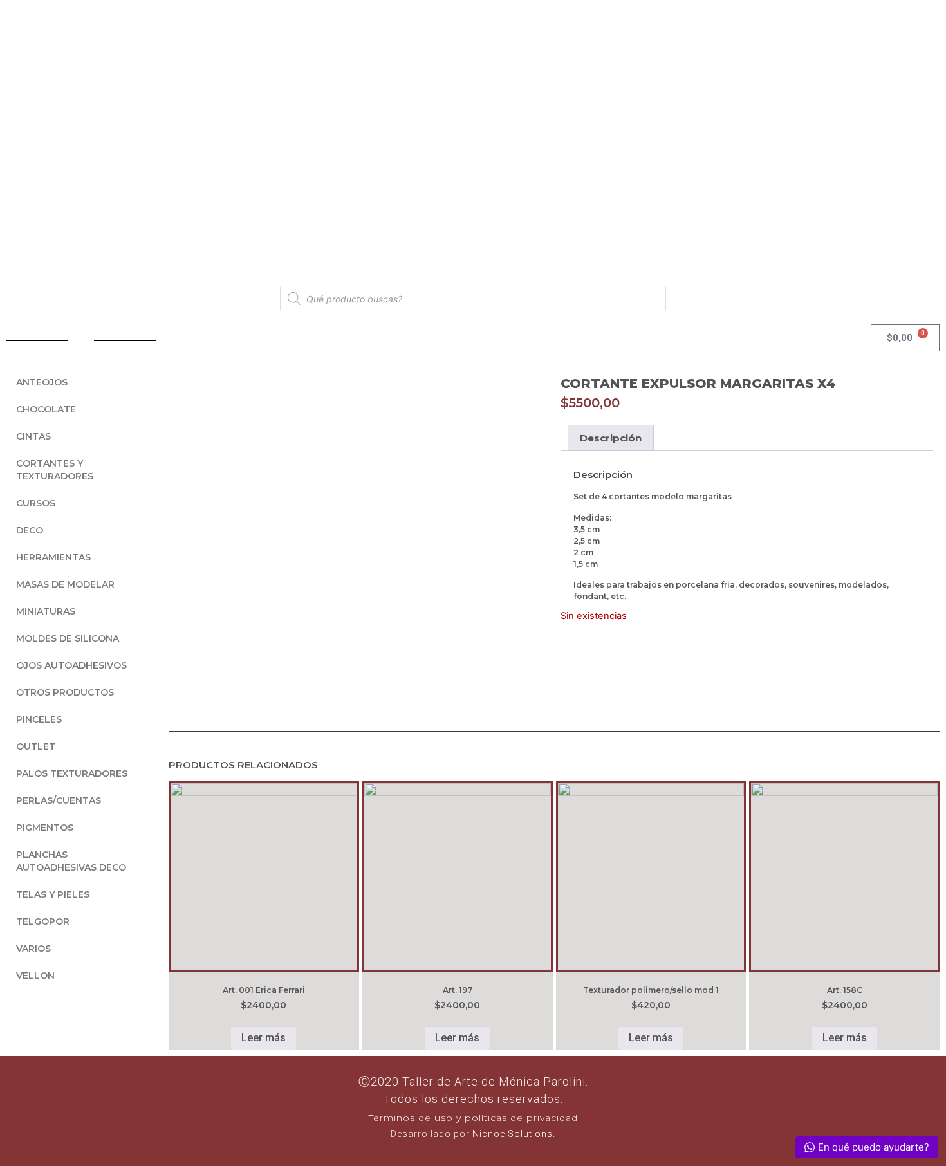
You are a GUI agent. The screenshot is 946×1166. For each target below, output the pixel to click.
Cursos (35, 503)
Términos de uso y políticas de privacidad (473, 1118)
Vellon (35, 975)
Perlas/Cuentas (58, 800)
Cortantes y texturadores (54, 470)
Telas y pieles (52, 894)
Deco (29, 530)
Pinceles (39, 719)
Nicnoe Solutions (511, 1134)
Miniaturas (45, 611)
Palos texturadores (71, 773)
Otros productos (65, 692)
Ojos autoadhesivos (71, 665)
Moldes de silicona (67, 638)
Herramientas (53, 557)
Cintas (33, 436)
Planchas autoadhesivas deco (71, 861)
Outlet (35, 746)
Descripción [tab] (611, 438)
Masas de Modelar (65, 584)
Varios (33, 948)
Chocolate (46, 409)
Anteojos (42, 382)
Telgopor (43, 921)
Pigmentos (44, 827)
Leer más (263, 1038)
